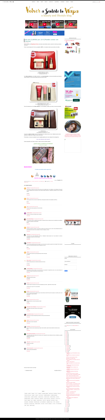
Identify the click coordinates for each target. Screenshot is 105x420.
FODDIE (72, 1)
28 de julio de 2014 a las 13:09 (34, 299)
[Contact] (13, 1)
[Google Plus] (8, 1)
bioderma (55, 393)
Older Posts (57, 370)
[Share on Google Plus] (60, 180)
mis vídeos (53, 400)
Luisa (27, 206)
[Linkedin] (11, 1)
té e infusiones (58, 403)
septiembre (68, 349)
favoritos (41, 398)
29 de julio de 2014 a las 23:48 (34, 320)
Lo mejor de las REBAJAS (69, 40)
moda (56, 400)
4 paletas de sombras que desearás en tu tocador (73, 377)
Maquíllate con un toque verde (70, 358)
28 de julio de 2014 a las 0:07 (34, 275)
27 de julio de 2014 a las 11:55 (33, 206)
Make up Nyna (29, 260)
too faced (42, 403)
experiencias (37, 398)
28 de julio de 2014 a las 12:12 (34, 291)
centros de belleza (27, 395)
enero (67, 406)
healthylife (53, 398)
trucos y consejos (48, 403)
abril (67, 402)
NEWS (38, 1)
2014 (66, 344)
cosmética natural (54, 395)
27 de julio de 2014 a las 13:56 (34, 227)
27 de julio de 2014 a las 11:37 (33, 198)
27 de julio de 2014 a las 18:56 (36, 260)
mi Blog (67, 325)
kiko (32, 400)
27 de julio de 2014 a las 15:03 (35, 242)
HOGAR (67, 1)
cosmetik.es (29, 326)
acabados (39, 393)
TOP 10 (36, 393)
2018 (66, 339)
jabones (29, 400)
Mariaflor (28, 291)
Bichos (28, 198)
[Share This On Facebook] (57, 180)
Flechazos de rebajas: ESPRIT (70, 382)
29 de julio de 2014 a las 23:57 (35, 326)
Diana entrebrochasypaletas (31, 333)
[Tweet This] (58, 180)
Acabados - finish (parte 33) (70, 361)
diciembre (67, 345)
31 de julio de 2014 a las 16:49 (40, 333)
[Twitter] (4, 1)
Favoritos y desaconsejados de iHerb (71, 357)
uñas (25, 405)
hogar (25, 400)
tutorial (54, 403)
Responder (28, 203)
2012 (66, 409)
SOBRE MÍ (33, 1)
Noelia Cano (28, 234)
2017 (66, 340)
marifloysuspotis (29, 212)
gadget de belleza (47, 398)
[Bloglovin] (10, 1)
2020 (66, 336)
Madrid (29, 393)
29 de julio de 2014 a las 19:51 (41, 306)
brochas (59, 393)
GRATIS (46, 1)
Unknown (28, 227)
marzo (67, 403)
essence (32, 398)
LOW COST (51, 1)
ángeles (28, 320)
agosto (67, 350)
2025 (66, 331)
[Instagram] (7, 1)
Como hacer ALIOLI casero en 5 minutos (72, 373)
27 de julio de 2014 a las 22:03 (37, 268)
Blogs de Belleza (75, 325)
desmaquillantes (27, 398)
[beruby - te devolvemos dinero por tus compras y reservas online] (73, 318)
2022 (66, 334)
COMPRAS (25, 393)
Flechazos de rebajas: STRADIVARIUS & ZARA (73, 374)
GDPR (42, 1)
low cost (44, 400)
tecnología (26, 403)
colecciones (41, 395)
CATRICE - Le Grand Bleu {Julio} (71, 391)
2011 (66, 410)
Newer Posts (29, 370)
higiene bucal (58, 398)
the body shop (31, 403)
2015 (66, 343)
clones (36, 395)
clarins (51, 181)
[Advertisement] (43, 381)
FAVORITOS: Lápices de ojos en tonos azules (73, 394)
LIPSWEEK (62, 1)
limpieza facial (39, 400)
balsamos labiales (45, 393)
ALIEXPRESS (57, 1)
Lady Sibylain (29, 242)
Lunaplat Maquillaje (30, 268)
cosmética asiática (47, 395)
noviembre (68, 346)
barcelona (51, 393)
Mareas (28, 299)
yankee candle (32, 405)
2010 (66, 411)
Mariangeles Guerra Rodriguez (31, 306)
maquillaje (26, 182)
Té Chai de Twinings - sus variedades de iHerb (73, 383)
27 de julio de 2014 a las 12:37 (36, 212)
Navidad (33, 393)
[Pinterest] (5, 1)
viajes (28, 405)
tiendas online (37, 403)
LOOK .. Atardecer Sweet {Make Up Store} (72, 375)
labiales (34, 400)
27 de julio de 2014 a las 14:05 (35, 234)
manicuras (48, 400)
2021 (66, 335)
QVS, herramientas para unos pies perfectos (72, 388)
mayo (67, 401)
